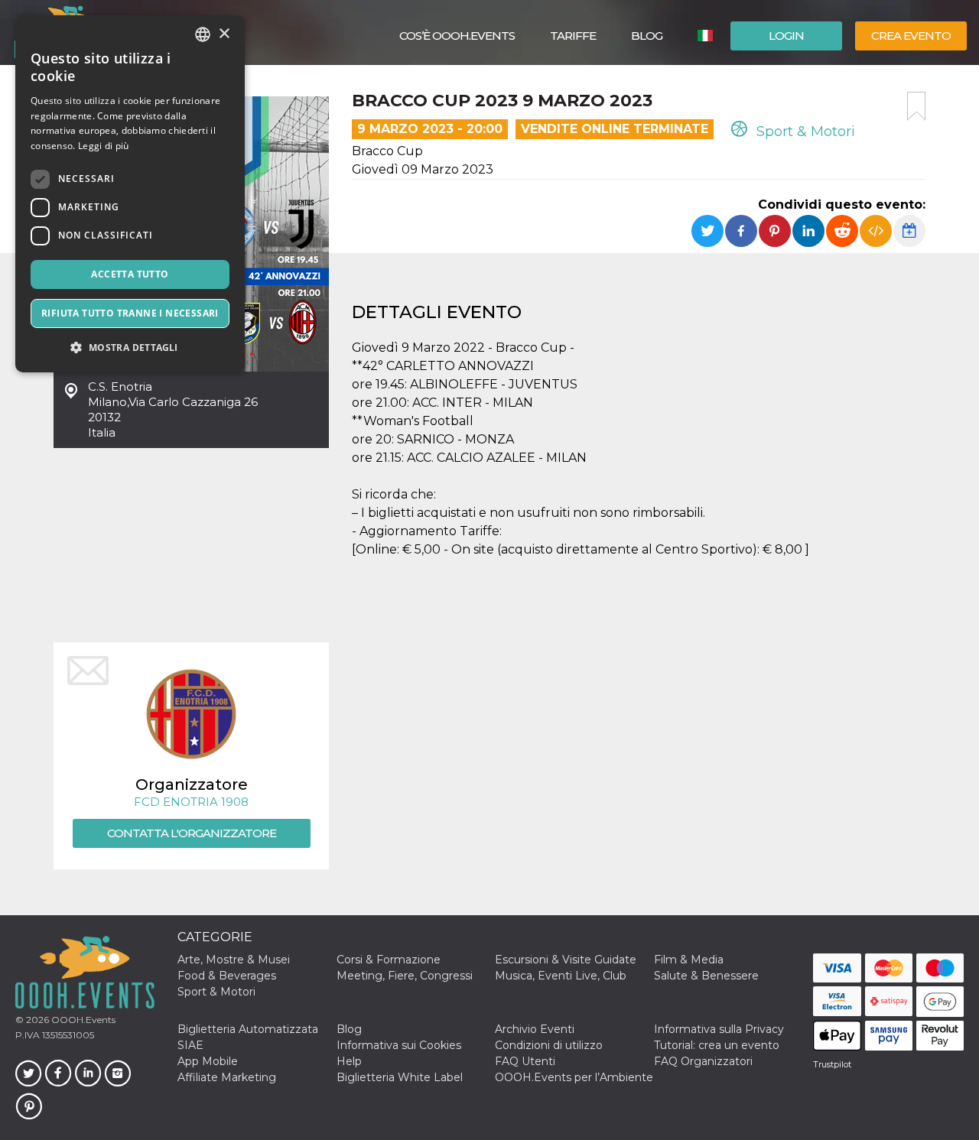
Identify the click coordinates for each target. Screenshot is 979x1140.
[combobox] (202, 34)
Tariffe (573, 35)
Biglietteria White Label (400, 1077)
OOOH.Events (82, 1019)
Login (786, 35)
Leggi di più (103, 145)
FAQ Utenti (525, 1061)
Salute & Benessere (706, 975)
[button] (130, 347)
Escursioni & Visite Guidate (565, 959)
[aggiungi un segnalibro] (916, 106)
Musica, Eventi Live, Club (560, 975)
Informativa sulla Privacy (719, 1029)
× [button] (223, 34)
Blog (646, 35)
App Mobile (207, 1061)
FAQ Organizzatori (703, 1061)
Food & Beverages (226, 975)
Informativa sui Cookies (399, 1045)
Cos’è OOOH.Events (457, 35)
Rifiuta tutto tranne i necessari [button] (130, 313)
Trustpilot (832, 1064)
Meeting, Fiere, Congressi (405, 975)
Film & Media (689, 959)
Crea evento (911, 35)
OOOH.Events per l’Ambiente (574, 1077)
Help (349, 1061)
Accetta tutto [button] (129, 274)
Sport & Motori (804, 131)
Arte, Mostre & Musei (233, 959)
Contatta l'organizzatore (191, 833)
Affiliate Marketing (226, 1077)
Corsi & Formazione (389, 959)
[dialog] (130, 193)
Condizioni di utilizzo (549, 1045)
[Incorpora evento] (876, 231)
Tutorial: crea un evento (716, 1045)
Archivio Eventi (534, 1029)
